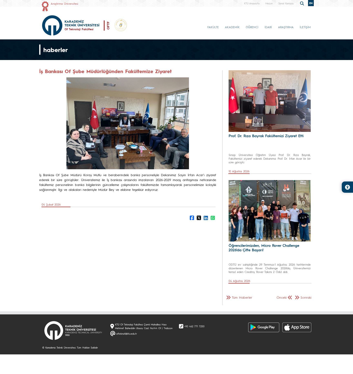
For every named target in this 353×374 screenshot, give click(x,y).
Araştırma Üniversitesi (64, 3)
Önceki (282, 297)
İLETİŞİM (305, 27)
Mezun (269, 3)
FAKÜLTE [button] (213, 27)
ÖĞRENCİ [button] (252, 27)
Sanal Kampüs (286, 3)
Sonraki (305, 297)
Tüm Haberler (242, 297)
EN (311, 3)
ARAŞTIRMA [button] (286, 27)
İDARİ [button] (268, 27)
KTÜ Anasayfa (251, 3)
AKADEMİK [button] (232, 27)
